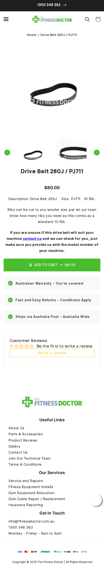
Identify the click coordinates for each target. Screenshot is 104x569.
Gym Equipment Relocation (31, 493)
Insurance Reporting (25, 505)
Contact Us (18, 452)
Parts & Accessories (25, 434)
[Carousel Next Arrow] (97, 152)
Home (31, 35)
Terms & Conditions (25, 464)
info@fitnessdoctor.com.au (31, 521)
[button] (6, 19)
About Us (16, 428)
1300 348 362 (20, 527)
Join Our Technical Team (29, 458)
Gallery (14, 446)
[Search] (87, 19)
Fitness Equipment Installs (30, 487)
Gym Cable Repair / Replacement (36, 499)
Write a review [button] (52, 352)
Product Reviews (22, 440)
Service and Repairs (25, 481)
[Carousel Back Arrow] (7, 152)
